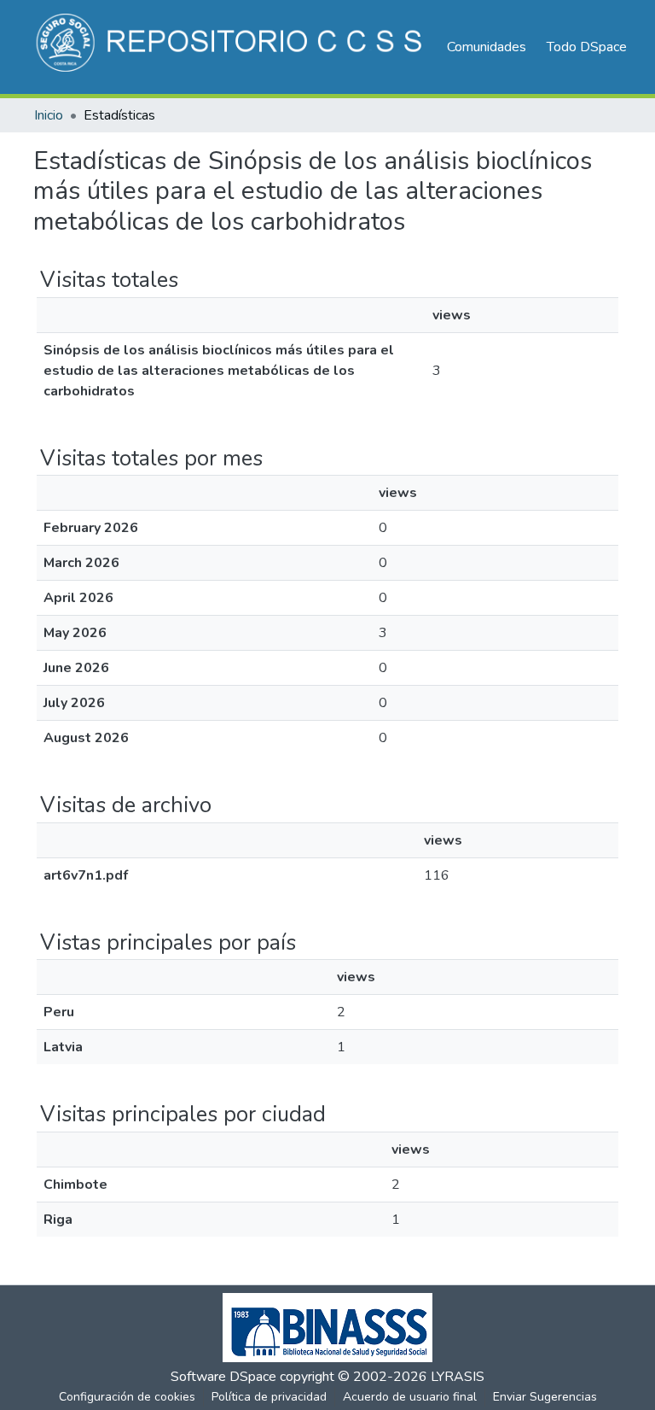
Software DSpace (223, 1376)
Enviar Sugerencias (545, 1397)
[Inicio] (231, 47)
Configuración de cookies (127, 1397)
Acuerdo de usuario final (410, 1397)
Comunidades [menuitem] (486, 47)
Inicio (48, 115)
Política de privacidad (269, 1397)
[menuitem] (592, 47)
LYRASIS (457, 1376)
